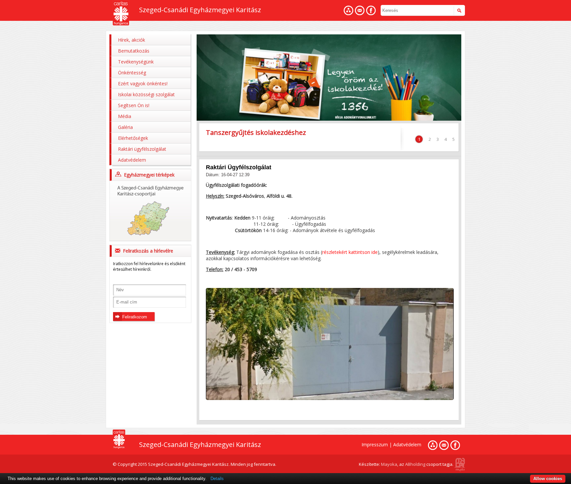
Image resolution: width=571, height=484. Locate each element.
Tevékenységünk (136, 62)
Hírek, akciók (131, 40)
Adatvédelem (132, 160)
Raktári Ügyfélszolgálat (238, 167)
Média (124, 116)
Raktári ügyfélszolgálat (142, 149)
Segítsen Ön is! (133, 105)
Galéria (125, 127)
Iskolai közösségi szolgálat (146, 94)
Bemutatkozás (133, 51)
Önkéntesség (132, 72)
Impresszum (375, 444)
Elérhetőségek (133, 138)
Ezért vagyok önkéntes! (143, 83)
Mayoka (389, 464)
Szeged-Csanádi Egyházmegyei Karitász (200, 9)
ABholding (415, 464)
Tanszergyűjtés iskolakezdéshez (256, 132)
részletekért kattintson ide (350, 252)
